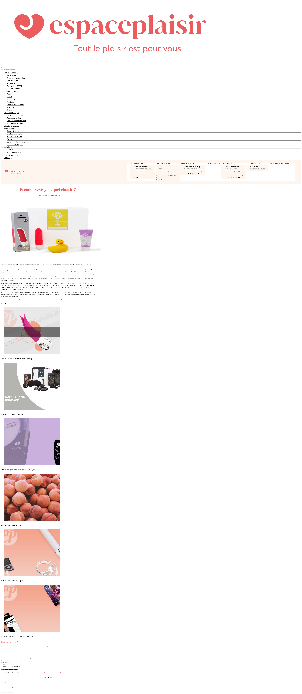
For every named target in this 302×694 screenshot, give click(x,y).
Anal (9, 94)
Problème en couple (15, 123)
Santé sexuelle (9, 128)
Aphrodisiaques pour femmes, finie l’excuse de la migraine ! (19, 470)
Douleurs (10, 150)
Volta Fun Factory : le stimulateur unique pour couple (17, 359)
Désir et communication (16, 120)
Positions (10, 102)
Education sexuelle (14, 136)
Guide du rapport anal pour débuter (11, 525)
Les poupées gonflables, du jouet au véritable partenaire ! (18, 636)
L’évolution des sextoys (16, 142)
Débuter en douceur (12, 126)
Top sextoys (11, 83)
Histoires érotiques (11, 155)
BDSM (9, 97)
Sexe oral (10, 110)
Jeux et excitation (14, 118)
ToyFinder (67, 299)
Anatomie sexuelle (14, 131)
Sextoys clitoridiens (14, 75)
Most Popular (7, 682)
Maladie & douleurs (11, 147)
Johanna (41, 195)
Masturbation (12, 99)
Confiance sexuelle (14, 134)
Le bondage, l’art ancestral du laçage (12, 414)
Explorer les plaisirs (11, 91)
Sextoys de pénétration (16, 78)
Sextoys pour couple (15, 115)
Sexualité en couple (11, 112)
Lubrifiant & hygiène (15, 144)
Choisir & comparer (11, 73)
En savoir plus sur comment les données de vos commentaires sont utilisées (50, 673)
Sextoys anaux (12, 81)
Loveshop (7, 157)
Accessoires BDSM (14, 86)
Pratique (10, 107)
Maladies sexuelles (14, 152)
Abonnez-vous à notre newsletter (11, 666)
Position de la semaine (15, 105)
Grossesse (11, 139)
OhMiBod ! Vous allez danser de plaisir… (13, 581)
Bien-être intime (13, 89)
